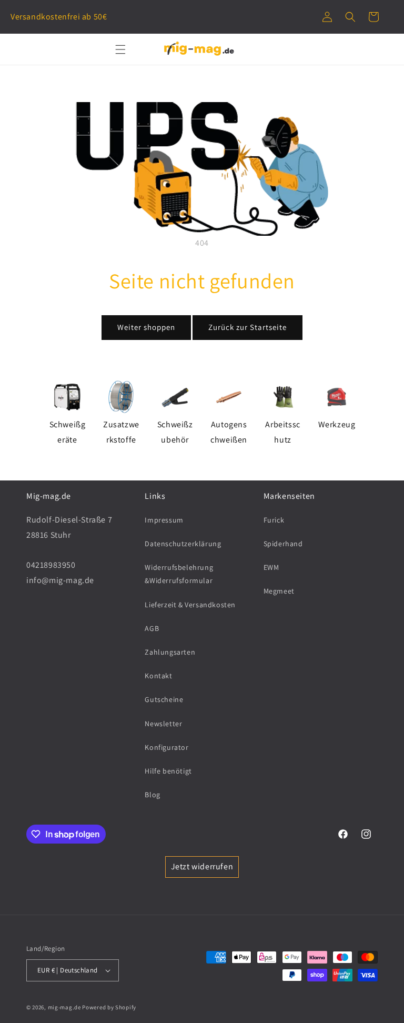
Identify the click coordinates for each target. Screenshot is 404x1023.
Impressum (164, 520)
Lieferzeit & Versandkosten (190, 604)
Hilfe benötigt (168, 771)
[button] (350, 16)
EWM (271, 567)
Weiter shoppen (146, 327)
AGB (152, 628)
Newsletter (163, 723)
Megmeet (279, 591)
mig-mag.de (64, 1007)
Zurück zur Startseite (247, 327)
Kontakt (158, 675)
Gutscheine (164, 699)
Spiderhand (283, 543)
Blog (152, 794)
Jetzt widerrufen (202, 866)
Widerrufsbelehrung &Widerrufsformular (179, 574)
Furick (274, 520)
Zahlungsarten (170, 652)
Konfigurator (166, 747)
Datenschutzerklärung (183, 543)
